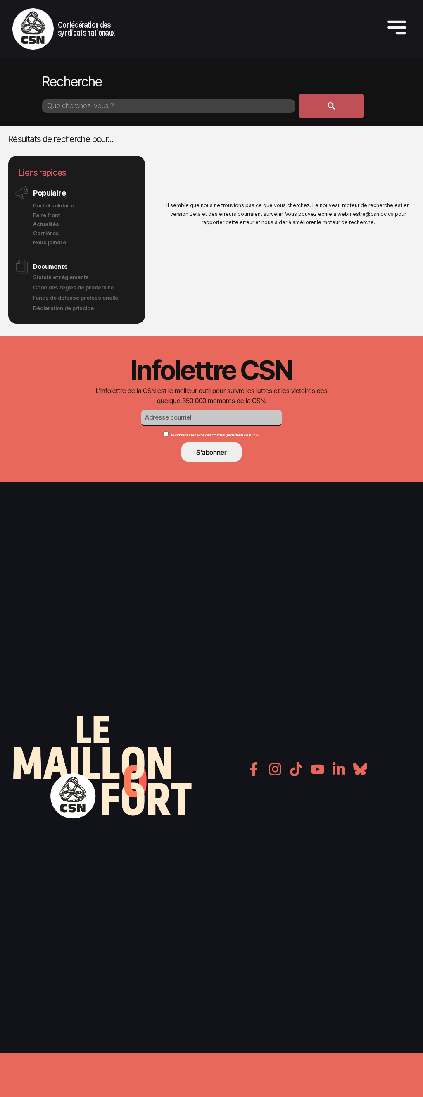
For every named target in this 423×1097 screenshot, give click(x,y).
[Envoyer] (331, 106)
